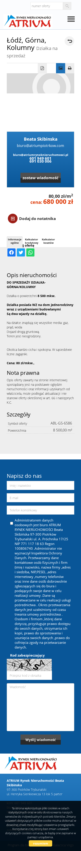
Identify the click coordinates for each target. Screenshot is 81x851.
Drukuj (69, 68)
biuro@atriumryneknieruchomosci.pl (40, 155)
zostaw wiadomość (40, 177)
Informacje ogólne (15, 241)
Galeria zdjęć (60, 68)
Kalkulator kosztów (48, 241)
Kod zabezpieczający (27, 655)
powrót (69, 41)
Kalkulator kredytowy (31, 241)
